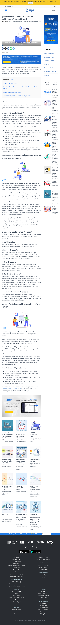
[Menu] (5, 10)
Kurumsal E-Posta (16, 561)
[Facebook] (3, 48)
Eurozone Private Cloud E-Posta (16, 565)
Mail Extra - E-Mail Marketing (43, 559)
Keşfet (30, 3)
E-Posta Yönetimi (43, 577)
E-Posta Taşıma (44, 575)
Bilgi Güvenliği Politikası (43, 595)
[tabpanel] (51, 152)
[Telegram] (13, 48)
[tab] (47, 84)
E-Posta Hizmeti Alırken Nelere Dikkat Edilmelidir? (55, 146)
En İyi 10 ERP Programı (5, 515)
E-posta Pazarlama (49, 61)
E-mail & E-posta (49, 57)
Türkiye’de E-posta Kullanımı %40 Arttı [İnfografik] (55, 92)
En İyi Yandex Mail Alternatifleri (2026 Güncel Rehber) (21, 461)
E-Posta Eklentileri (43, 569)
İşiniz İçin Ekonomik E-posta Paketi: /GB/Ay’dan (29, 534)
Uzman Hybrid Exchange (16, 574)
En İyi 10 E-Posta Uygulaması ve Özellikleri (34, 434)
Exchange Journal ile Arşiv (16, 576)
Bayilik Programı (16, 609)
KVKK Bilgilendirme (26, 623)
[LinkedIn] (8, 48)
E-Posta (16, 557)
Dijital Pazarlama (49, 53)
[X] (5, 48)
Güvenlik (46, 64)
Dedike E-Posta (16, 568)
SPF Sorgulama (44, 603)
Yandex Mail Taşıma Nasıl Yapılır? (35, 460)
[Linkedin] (33, 547)
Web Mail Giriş (10, 6)
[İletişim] (55, 6)
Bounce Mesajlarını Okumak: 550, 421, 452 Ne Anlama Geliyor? (21, 435)
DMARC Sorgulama (43, 609)
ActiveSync (16, 572)
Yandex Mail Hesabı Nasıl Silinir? (7, 487)
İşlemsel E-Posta (43, 557)
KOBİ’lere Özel (48, 68)
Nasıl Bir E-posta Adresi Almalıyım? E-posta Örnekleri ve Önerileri (55, 133)
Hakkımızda (43, 591)
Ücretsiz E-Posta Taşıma (43, 565)
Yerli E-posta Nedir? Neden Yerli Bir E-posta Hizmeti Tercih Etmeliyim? (55, 172)
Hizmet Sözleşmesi (15, 623)
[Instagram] (25, 547)
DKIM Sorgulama (43, 607)
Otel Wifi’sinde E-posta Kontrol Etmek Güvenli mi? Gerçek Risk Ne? (7, 435)
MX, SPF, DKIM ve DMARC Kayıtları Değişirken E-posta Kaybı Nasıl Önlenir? (35, 488)
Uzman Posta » (5, 21)
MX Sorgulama (43, 605)
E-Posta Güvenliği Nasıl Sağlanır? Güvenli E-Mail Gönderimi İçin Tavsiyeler (55, 105)
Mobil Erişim (16, 570)
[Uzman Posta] (30, 10)
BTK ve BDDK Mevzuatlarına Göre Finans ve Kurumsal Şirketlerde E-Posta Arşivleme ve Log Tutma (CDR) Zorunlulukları (35, 519)
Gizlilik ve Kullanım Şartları (39, 623)
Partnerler (16, 614)
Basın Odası (43, 597)
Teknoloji (46, 75)
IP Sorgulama (43, 614)
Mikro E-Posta (16, 563)
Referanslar (16, 612)
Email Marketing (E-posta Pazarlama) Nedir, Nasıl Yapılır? (55, 210)
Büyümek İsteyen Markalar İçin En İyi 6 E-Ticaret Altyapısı (7, 461)
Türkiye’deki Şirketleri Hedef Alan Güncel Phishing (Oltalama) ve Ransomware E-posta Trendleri (21, 518)
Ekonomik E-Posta (16, 559)
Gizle (12, 79)
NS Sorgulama (43, 612)
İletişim (48, 623)
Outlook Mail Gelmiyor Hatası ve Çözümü (21, 487)
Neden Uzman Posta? (43, 593)
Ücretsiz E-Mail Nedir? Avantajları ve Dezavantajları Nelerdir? (55, 184)
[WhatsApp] (11, 48)
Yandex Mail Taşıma (43, 567)
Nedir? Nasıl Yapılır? (50, 71)
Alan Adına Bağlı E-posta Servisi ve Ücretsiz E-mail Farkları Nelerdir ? (55, 158)
